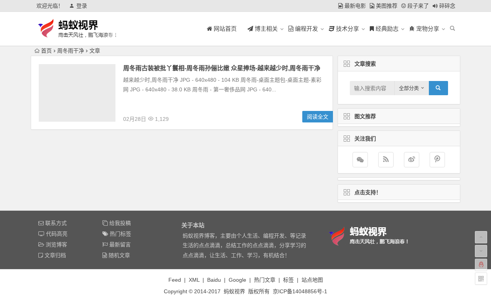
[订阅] (386, 159)
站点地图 (312, 280)
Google (237, 280)
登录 (81, 6)
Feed (174, 280)
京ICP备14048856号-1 (300, 291)
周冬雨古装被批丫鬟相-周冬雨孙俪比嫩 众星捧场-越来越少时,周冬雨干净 (221, 68)
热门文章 (264, 280)
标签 (288, 280)
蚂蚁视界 (234, 291)
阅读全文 (317, 117)
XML (194, 280)
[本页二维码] (481, 279)
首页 (46, 51)
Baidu (214, 280)
